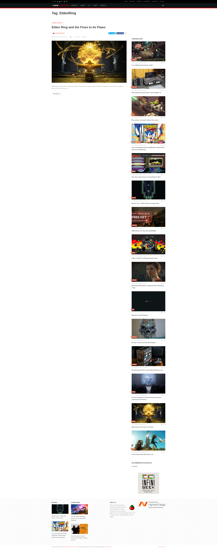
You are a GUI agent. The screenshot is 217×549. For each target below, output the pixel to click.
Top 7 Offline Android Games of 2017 (142, 65)
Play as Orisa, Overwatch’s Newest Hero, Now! (145, 120)
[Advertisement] (144, 21)
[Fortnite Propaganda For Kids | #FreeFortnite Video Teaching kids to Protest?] (148, 384)
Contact (162, 1)
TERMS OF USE (108, 546)
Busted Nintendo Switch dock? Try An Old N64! (145, 92)
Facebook (120, 33)
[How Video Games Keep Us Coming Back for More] (148, 163)
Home (126, 1)
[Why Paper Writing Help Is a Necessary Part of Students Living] (148, 272)
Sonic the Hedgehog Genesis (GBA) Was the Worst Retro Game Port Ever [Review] (148, 148)
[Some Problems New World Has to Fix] (148, 441)
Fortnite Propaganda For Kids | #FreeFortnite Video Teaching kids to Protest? (146, 398)
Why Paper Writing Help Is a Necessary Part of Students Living (148, 286)
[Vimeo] (64, 1)
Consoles (74, 5)
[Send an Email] (60, 1)
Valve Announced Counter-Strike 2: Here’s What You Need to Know (79, 538)
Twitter (113, 33)
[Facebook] (53, 1)
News (95, 5)
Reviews (139, 1)
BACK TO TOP (162, 546)
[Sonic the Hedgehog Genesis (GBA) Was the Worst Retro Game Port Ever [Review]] (148, 134)
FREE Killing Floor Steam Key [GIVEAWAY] (144, 230)
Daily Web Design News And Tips (69, 546)
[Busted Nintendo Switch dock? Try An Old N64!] (148, 79)
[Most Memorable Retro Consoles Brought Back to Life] (148, 356)
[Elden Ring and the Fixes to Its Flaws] (89, 61)
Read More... (56, 93)
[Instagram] (67, 1)
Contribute (146, 1)
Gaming (83, 5)
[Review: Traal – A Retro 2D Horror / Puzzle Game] (148, 190)
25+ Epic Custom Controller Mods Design (143, 342)
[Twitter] (55, 1)
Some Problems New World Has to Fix (142, 454)
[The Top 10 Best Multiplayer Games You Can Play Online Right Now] (79, 509)
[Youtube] (57, 1)
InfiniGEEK (134, 466)
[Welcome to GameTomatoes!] (148, 301)
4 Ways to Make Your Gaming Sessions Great (145, 258)
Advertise (155, 1)
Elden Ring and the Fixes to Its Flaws (78, 27)
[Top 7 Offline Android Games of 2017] (148, 51)
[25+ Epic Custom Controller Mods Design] (148, 329)
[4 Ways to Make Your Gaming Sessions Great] (148, 244)
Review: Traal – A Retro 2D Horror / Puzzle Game (145, 203)
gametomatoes (59, 33)
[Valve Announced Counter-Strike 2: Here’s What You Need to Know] (79, 529)
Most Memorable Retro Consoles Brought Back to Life (147, 370)
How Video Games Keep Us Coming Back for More (146, 177)
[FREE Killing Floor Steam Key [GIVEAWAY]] (148, 217)
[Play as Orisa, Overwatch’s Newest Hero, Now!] (148, 106)
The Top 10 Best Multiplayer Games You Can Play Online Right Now (78, 518)
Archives (132, 1)
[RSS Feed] (62, 1)
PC (89, 5)
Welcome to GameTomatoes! (140, 315)
